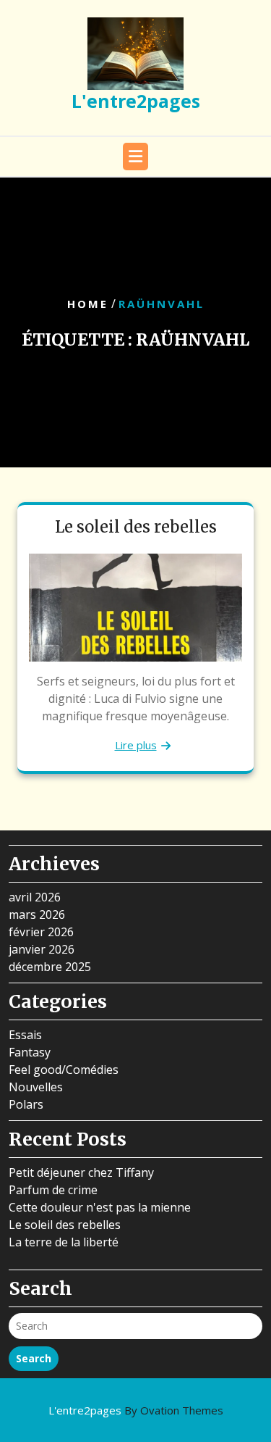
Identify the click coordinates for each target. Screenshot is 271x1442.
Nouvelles (36, 1087)
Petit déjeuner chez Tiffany (81, 1172)
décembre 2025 (50, 967)
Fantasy (30, 1052)
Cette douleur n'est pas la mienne (100, 1207)
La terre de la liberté (64, 1242)
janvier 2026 (41, 949)
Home (87, 303)
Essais (25, 1035)
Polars (26, 1104)
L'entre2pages (136, 100)
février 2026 (41, 932)
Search (33, 1358)
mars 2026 (37, 914)
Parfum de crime (53, 1190)
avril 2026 (35, 897)
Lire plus (136, 745)
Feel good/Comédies (64, 1070)
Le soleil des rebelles (136, 527)
